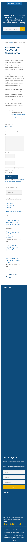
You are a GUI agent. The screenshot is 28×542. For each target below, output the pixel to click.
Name (7, 152)
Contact (18, 3)
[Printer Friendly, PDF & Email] (16, 122)
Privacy (20, 529)
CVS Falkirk (14, 8)
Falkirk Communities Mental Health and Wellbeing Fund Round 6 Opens (13, 223)
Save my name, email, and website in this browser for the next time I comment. (14, 170)
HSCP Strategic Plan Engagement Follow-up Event (13, 260)
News (12, 124)
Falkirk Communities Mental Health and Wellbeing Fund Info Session (12, 234)
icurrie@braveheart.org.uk (17, 118)
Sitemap (7, 529)
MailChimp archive (8, 468)
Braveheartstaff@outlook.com (18, 114)
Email (6, 160)
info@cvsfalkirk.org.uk (12, 524)
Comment (7, 134)
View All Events (9, 270)
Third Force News (11, 275)
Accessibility (11, 3)
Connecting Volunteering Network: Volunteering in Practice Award (14, 208)
